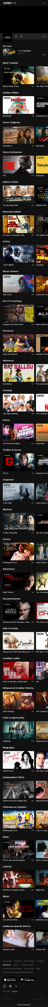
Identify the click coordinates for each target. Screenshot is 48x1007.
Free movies (29, 961)
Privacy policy (27, 965)
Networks (7, 965)
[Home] (9, 3)
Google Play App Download (28, 980)
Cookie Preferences (24, 1005)
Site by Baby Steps (38, 999)
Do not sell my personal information (18, 972)
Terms (16, 965)
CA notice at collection (12, 968)
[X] (16, 986)
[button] (24, 52)
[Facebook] (10, 986)
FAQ (38, 968)
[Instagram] (4, 986)
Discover (17, 961)
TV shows (40, 961)
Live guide (7, 961)
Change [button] (14, 991)
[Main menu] (43, 3)
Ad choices (29, 968)
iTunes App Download (10, 980)
